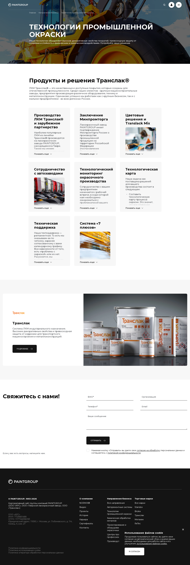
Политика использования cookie (24, 550)
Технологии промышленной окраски (119, 512)
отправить (96, 440)
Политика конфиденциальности (24, 548)
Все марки (140, 503)
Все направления (116, 503)
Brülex (138, 511)
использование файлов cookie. (152, 543)
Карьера (83, 519)
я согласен (134, 551)
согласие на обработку (148, 450)
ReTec (138, 523)
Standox (139, 507)
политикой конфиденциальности (124, 453)
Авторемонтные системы (119, 507)
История (83, 515)
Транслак (139, 515)
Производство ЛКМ (117, 541)
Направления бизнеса (48, 13)
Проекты (83, 511)
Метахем (139, 519)
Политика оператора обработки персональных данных (36, 553)
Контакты (84, 527)
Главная (32, 13)
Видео (82, 507)
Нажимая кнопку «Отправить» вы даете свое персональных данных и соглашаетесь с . (138, 451)
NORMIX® (84, 503)
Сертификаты (86, 523)
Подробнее (22, 349)
